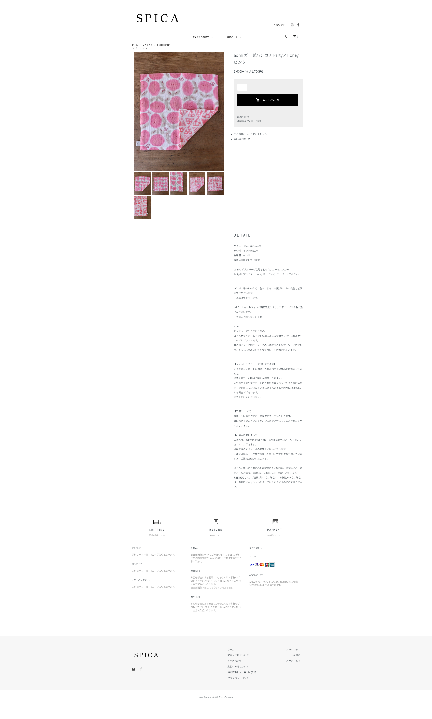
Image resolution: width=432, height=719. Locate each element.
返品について (243, 116)
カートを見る (293, 655)
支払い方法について (238, 666)
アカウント (279, 24)
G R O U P (232, 37)
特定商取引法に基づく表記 (249, 121)
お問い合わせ (293, 661)
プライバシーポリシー (239, 678)
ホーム (135, 44)
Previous (139, 111)
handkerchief (163, 44)
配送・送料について (238, 655)
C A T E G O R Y (201, 37)
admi (144, 48)
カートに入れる (271, 100)
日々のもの (147, 44)
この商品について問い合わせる (250, 134)
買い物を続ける (242, 139)
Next (218, 111)
